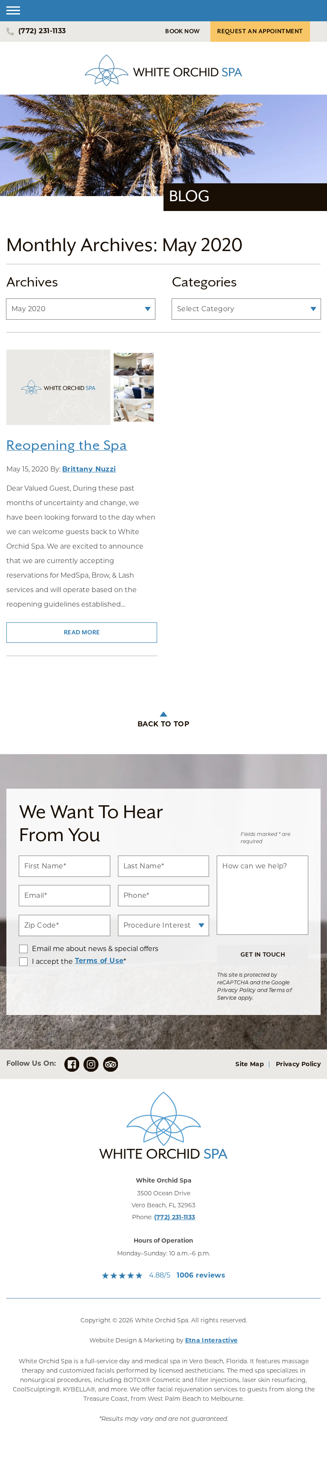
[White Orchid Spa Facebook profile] (71, 1064)
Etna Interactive (211, 1341)
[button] (13, 10)
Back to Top (163, 724)
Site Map (249, 1064)
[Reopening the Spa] (81, 393)
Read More (82, 632)
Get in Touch (263, 954)
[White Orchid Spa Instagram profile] (90, 1064)
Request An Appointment (260, 31)
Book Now (182, 31)
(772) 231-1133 (174, 1218)
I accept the (46, 961)
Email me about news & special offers (95, 949)
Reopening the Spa (66, 446)
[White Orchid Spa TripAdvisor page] (110, 1064)
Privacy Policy (236, 990)
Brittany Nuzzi (89, 469)
